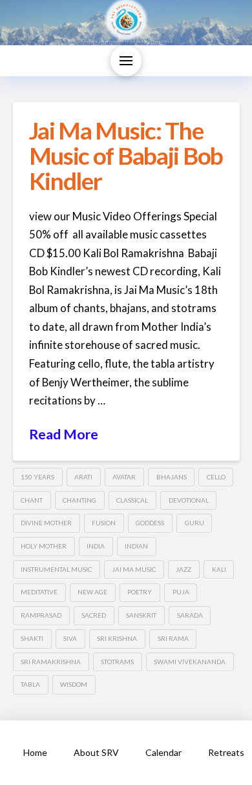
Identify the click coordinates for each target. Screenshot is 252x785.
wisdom (73, 684)
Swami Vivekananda (190, 661)
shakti (32, 638)
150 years (37, 477)
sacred (93, 615)
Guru (194, 523)
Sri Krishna (117, 638)
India (96, 546)
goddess (150, 523)
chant (32, 500)
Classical (132, 500)
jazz (183, 569)
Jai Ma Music (134, 569)
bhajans (171, 477)
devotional (189, 500)
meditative (39, 592)
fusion (104, 523)
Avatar (124, 477)
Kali (219, 569)
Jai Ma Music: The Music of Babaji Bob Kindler (126, 155)
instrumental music (56, 569)
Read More (63, 434)
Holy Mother (44, 546)
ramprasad (41, 615)
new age (92, 592)
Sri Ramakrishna (51, 661)
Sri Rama (173, 638)
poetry (139, 592)
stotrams (117, 661)
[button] (126, 60)
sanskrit (141, 615)
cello (216, 477)
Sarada (190, 615)
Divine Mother (46, 523)
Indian (136, 546)
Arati (83, 477)
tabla (30, 684)
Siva (70, 638)
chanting (79, 500)
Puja (181, 592)
